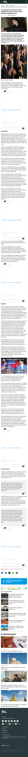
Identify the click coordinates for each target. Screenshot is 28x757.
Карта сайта (4, 732)
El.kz (8, 42)
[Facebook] (3, 721)
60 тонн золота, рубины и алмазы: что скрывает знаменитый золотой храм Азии (14, 705)
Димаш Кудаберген (5, 569)
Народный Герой (18, 569)
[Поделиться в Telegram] (6, 573)
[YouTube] (9, 721)
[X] (15, 721)
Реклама (3, 728)
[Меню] (2, 1)
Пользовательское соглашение (8, 718)
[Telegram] (6, 721)
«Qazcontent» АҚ (5, 726)
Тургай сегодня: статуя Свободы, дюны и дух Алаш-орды (13, 668)
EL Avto (19, 723)
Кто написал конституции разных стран (11, 651)
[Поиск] (26, 2)
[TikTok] (17, 721)
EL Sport (6, 723)
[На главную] (5, 2)
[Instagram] (12, 721)
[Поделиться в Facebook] (2, 573)
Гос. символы (4, 730)
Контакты (4, 716)
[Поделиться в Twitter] (9, 573)
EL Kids (12, 723)
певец (12, 569)
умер (12, 241)
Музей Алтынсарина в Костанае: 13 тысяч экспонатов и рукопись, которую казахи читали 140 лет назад (13, 687)
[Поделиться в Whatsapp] (13, 573)
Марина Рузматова (12, 15)
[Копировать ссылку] (17, 573)
